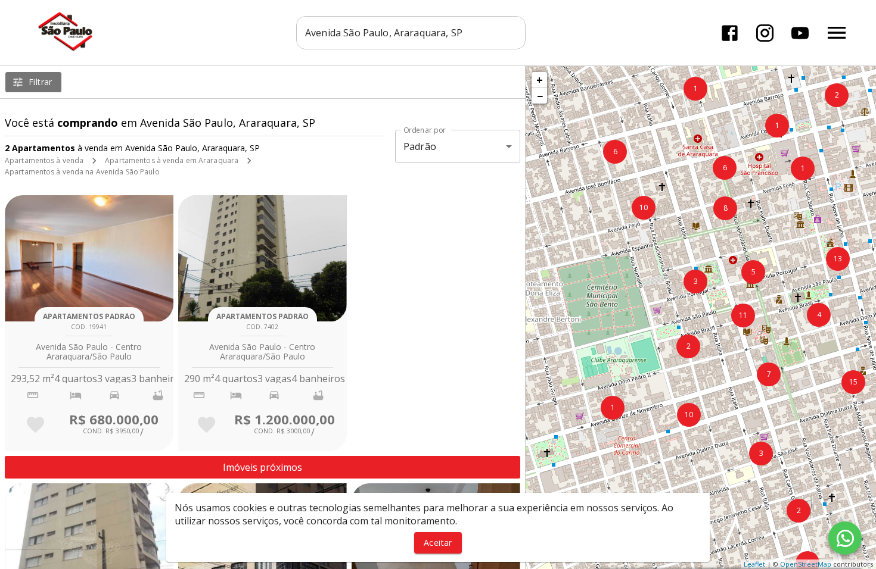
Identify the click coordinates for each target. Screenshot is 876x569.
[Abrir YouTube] (800, 33)
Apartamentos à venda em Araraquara (171, 160)
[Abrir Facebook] (729, 33)
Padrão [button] (419, 146)
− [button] (540, 96)
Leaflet (754, 563)
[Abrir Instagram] (764, 33)
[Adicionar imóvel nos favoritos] (35, 425)
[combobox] (411, 32)
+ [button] (539, 80)
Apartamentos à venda (44, 160)
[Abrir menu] (837, 33)
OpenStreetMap (805, 563)
